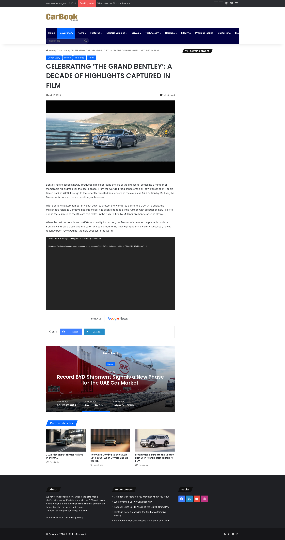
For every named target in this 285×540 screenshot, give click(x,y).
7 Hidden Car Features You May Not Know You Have (142, 496)
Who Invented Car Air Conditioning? (133, 501)
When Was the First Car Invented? (114, 3)
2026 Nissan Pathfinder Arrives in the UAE (64, 456)
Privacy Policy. (76, 517)
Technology (152, 32)
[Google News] (118, 318)
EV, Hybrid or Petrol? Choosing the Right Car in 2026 (142, 520)
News (81, 32)
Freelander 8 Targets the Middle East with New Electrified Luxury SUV (154, 458)
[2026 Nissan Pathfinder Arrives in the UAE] (66, 440)
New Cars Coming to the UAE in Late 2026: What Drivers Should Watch (109, 458)
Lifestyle (186, 32)
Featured (79, 57)
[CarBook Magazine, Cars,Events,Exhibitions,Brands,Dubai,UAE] (62, 17)
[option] (110, 379)
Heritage (170, 32)
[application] (110, 273)
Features (95, 32)
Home (51, 32)
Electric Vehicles (116, 32)
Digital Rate (224, 32)
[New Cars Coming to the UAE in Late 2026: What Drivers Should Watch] (110, 440)
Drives (135, 32)
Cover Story (66, 32)
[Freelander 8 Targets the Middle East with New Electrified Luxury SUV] (155, 440)
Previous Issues (204, 32)
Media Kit (240, 32)
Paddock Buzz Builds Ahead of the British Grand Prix (141, 507)
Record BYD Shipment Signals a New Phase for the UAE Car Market (110, 379)
